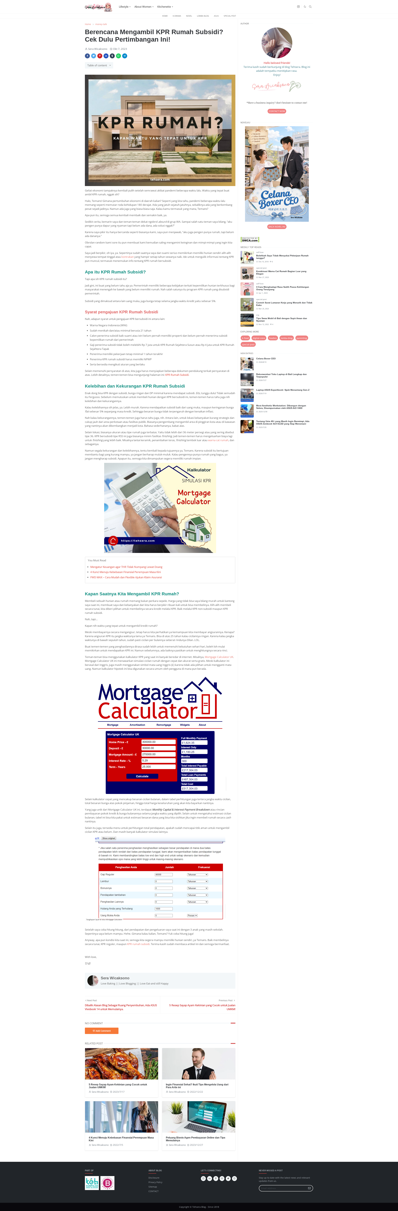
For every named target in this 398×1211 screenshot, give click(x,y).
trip (257, 315)
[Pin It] (99, 55)
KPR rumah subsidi (138, 944)
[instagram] (298, 7)
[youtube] (222, 1178)
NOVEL (189, 16)
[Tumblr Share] (112, 55)
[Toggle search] (310, 6)
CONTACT (153, 1191)
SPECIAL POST (230, 16)
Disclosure (153, 1177)
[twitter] (228, 1178)
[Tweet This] (93, 55)
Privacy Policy (155, 1182)
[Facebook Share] (87, 55)
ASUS (216, 16)
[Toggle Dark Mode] (305, 6)
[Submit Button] (309, 1188)
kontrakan (127, 257)
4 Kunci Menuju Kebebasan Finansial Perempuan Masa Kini (125, 572)
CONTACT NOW (277, 111)
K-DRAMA (177, 16)
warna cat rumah (218, 440)
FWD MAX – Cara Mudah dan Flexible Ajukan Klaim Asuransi (126, 577)
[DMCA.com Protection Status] (250, 239)
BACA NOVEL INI (276, 226)
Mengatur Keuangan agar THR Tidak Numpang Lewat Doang (126, 567)
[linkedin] (209, 1178)
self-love (260, 252)
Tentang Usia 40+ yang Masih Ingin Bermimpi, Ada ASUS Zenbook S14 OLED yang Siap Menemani (282, 422)
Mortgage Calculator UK (219, 657)
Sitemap (152, 1186)
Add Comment (103, 1030)
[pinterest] (215, 1178)
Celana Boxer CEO (266, 358)
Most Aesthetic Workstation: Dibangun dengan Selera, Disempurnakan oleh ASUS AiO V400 (281, 406)
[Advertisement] (276, 463)
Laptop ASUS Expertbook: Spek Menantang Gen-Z (283, 390)
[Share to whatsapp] (118, 55)
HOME (165, 16)
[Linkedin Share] (106, 55)
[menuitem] (123, 6)
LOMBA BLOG (203, 16)
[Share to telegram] (124, 55)
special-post (261, 268)
